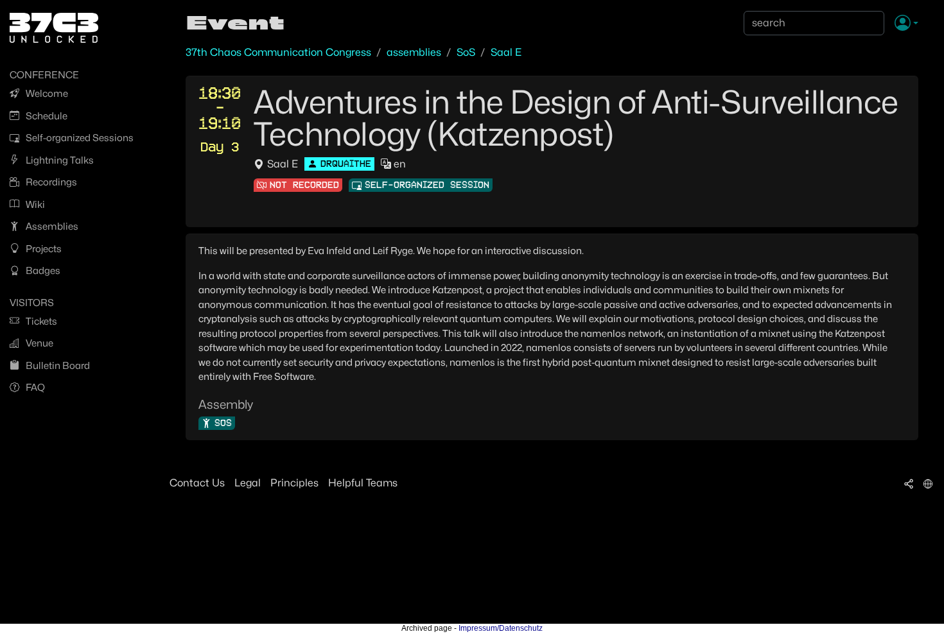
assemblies (414, 52)
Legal (247, 483)
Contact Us (197, 483)
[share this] (908, 483)
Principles (294, 483)
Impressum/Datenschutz (501, 628)
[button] (906, 24)
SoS (466, 52)
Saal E (506, 52)
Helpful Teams (363, 483)
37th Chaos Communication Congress (278, 52)
